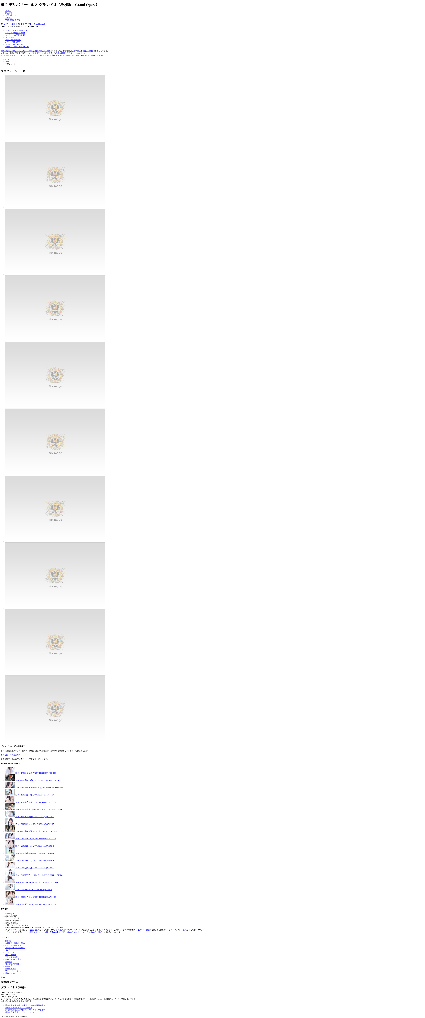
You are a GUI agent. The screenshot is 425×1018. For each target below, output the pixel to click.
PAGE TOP (5, 937)
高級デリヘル (17, 51)
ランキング (14, 44)
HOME (8, 59)
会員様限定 (33, 930)
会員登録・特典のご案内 (10, 755)
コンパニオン (16, 30)
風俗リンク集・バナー (14, 973)
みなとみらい (79, 932)
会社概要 (8, 962)
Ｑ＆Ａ (8, 950)
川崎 (99, 932)
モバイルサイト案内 (13, 959)
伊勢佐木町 (91, 932)
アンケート (9, 952)
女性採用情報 (10, 955)
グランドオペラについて (15, 948)
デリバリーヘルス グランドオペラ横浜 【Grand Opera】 (23, 24)
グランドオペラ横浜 (30, 51)
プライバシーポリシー (14, 971)
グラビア (13, 40)
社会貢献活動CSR (12, 964)
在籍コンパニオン (12, 61)
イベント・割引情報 (13, 945)
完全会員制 (60, 53)
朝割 (68, 55)
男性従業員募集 (11, 957)
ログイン (8, 18)
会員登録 (59, 930)
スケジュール (15, 35)
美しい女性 (88, 51)
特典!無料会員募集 (12, 20)
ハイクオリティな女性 (38, 53)
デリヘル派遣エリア (31, 932)
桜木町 (70, 932)
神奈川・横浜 (45, 51)
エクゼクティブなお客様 (25, 55)
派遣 (50, 53)
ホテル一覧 (12, 42)
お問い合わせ (10, 15)
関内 (64, 932)
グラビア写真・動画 (142, 930)
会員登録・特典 (17, 47)
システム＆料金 (15, 33)
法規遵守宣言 (10, 969)
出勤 (52, 55)
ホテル (79, 51)
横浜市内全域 (55, 932)
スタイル (4, 53)
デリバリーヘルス (73, 53)
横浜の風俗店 (6, 51)
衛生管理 (8, 966)
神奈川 (45, 932)
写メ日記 (11, 37)
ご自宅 (72, 51)
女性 (47, 55)
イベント (84, 55)
